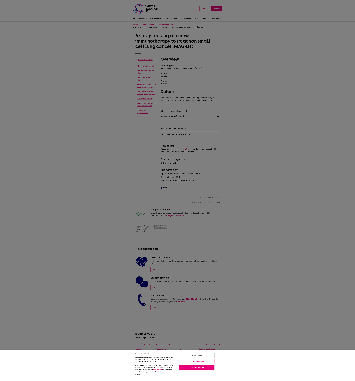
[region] (177, 365)
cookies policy (157, 370)
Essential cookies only (197, 361)
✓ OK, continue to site (197, 367)
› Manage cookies (196, 356)
